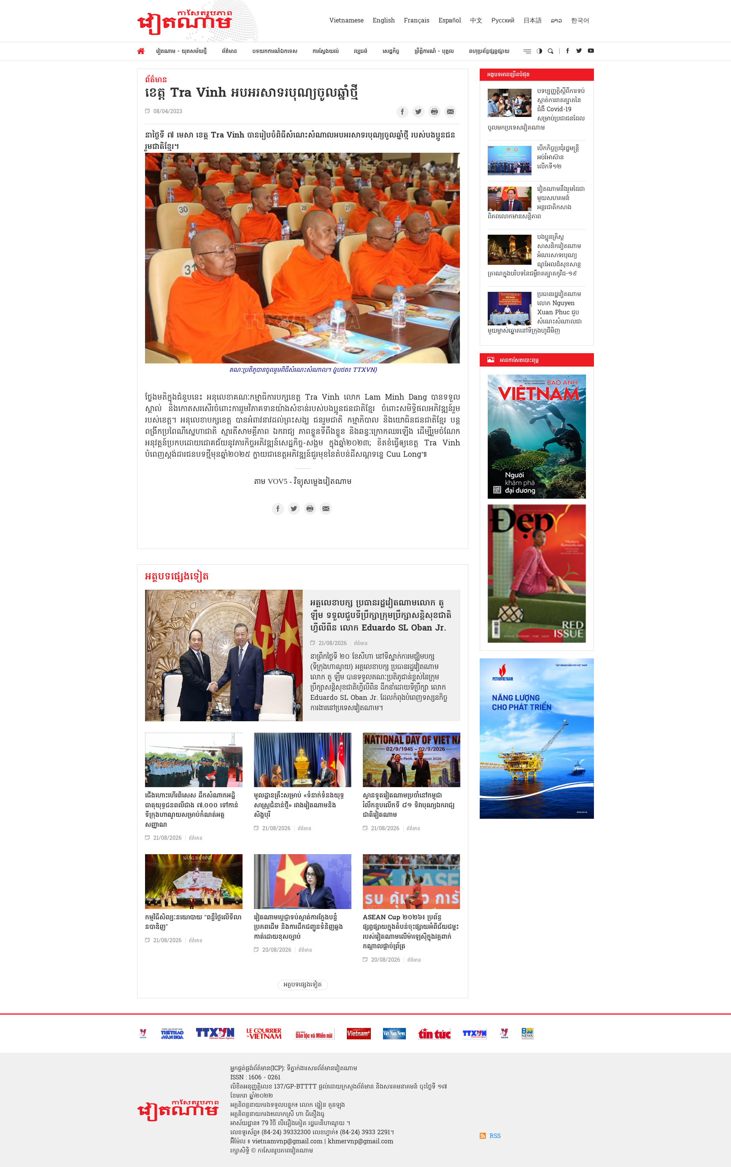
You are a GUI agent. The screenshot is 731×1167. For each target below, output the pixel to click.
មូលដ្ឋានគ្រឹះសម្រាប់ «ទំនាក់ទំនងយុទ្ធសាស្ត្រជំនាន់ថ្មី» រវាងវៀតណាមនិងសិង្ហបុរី (299, 805)
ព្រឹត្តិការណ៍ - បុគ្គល (434, 52)
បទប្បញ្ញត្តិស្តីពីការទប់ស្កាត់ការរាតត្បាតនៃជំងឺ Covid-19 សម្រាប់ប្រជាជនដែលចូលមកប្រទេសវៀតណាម (536, 110)
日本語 (533, 21)
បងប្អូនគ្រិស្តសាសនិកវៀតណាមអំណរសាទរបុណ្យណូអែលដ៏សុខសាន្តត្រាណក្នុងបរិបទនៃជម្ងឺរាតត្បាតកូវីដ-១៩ (534, 256)
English (384, 21)
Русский (503, 21)
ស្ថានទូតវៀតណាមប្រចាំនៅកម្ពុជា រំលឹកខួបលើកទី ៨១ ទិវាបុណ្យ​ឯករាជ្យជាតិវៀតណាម (409, 805)
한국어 (580, 21)
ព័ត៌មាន (229, 52)
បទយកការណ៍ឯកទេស (274, 52)
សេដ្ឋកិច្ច (391, 52)
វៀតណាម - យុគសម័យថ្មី (181, 52)
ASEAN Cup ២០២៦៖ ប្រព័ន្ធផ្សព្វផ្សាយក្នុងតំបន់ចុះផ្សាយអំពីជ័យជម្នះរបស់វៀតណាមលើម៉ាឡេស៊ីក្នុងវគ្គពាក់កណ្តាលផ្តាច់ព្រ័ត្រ (411, 932)
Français (416, 21)
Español (450, 21)
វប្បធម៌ (360, 52)
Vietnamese (346, 21)
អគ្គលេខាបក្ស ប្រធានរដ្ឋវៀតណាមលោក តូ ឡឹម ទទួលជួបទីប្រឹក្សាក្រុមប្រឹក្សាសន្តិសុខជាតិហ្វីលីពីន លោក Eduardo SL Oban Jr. (381, 616)
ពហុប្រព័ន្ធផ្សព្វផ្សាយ (489, 52)
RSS (495, 1136)
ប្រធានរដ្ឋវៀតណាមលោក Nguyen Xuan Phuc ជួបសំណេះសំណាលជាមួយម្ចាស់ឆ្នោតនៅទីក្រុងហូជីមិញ (535, 313)
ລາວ (556, 21)
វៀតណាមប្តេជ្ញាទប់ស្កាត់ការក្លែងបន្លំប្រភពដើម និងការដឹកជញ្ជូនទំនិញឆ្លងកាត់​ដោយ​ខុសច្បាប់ (298, 927)
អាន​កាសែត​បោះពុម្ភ (519, 360)
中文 (476, 21)
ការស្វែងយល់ (326, 52)
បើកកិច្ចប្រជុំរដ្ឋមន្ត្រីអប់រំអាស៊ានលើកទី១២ (558, 157)
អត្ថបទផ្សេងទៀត (177, 577)
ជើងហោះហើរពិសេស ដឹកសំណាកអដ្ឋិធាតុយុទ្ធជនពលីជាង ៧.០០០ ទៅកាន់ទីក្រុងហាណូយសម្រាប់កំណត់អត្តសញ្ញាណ (191, 810)
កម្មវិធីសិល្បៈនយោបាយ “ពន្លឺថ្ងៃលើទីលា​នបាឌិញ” (193, 922)
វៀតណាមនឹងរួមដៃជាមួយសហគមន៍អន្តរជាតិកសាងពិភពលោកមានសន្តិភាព (536, 203)
